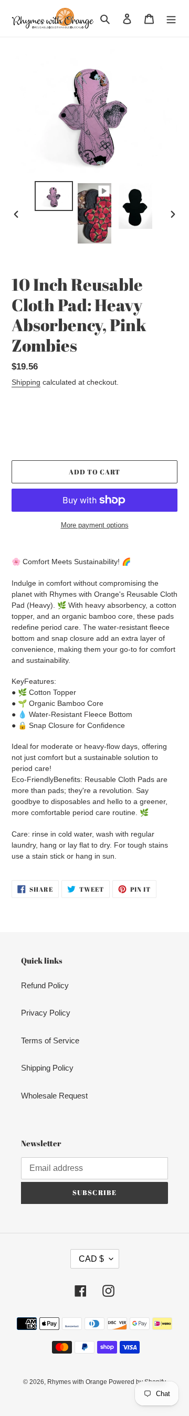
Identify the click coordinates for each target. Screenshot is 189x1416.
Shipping (26, 382)
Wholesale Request (54, 1095)
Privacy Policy (45, 1012)
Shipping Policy (47, 1067)
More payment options (95, 525)
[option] (53, 196)
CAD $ (91, 1258)
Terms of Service (50, 1040)
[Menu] (171, 18)
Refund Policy (45, 985)
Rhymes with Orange (78, 1382)
